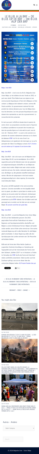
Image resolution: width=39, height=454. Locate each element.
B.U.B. (14, 25)
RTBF (10, 138)
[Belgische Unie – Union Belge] (7, 5)
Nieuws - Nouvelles (18, 27)
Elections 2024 (6, 27)
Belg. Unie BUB (6, 151)
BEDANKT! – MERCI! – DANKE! (19, 290)
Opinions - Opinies (31, 27)
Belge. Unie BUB (6, 88)
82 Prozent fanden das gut (27, 263)
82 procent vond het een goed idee (16, 205)
